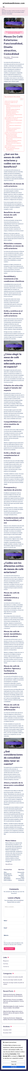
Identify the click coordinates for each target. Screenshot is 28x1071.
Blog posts (6, 961)
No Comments (9, 58)
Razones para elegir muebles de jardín (12, 979)
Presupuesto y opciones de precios (13, 128)
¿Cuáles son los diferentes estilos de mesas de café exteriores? (13, 133)
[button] (8, 864)
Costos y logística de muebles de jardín (13, 977)
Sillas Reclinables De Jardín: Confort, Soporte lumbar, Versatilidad (13, 1007)
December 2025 (7, 1030)
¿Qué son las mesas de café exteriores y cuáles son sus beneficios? (11, 103)
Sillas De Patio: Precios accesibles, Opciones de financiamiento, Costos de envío (13, 1001)
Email (6, 928)
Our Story (5, 963)
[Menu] (3, 6)
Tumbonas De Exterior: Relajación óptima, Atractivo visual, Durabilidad (13, 1018)
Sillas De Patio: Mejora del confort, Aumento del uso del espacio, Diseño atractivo (13, 1013)
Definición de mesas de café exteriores (14, 105)
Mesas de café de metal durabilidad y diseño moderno (14, 138)
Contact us (6, 966)
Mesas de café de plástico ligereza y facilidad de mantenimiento (13, 141)
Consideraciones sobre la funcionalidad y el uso (11, 130)
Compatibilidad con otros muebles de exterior (14, 123)
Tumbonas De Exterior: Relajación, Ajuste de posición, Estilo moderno (13, 995)
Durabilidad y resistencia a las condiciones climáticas (12, 112)
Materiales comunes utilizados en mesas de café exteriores (13, 110)
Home (3, 9)
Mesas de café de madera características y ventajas (11, 136)
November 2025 (7, 1032)
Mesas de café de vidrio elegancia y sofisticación (13, 144)
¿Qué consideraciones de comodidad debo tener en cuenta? (13, 146)
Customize (13, 1061)
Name (6, 920)
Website (6, 935)
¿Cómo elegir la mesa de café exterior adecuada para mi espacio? (13, 118)
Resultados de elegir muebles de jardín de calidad (13, 10)
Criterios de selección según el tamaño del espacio (14, 121)
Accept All (13, 1067)
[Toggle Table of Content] (21, 99)
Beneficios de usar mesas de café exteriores (13, 107)
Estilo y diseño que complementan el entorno (13, 126)
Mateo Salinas (10, 841)
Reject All (14, 1064)
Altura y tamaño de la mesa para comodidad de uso (12, 149)
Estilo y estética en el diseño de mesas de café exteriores (14, 115)
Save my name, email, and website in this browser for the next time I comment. (13, 943)
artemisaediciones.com (14, 3)
